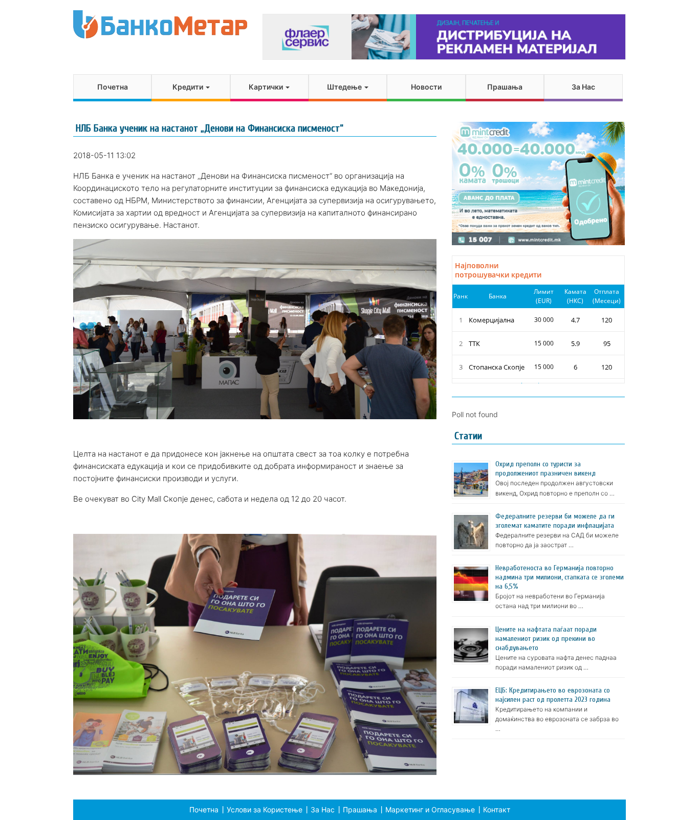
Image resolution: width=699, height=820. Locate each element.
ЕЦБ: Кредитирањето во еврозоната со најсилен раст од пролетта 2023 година (552, 695)
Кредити (188, 86)
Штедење (345, 86)
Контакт (496, 809)
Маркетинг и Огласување (430, 809)
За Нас (583, 86)
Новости (426, 86)
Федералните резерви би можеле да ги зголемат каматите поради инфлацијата (555, 521)
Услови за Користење (264, 809)
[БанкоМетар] (160, 24)
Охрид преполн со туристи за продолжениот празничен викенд (545, 469)
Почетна (112, 86)
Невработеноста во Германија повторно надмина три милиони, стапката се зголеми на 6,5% (559, 577)
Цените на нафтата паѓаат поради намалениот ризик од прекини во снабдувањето (546, 638)
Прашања (504, 86)
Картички (267, 86)
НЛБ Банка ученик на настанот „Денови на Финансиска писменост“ (209, 128)
